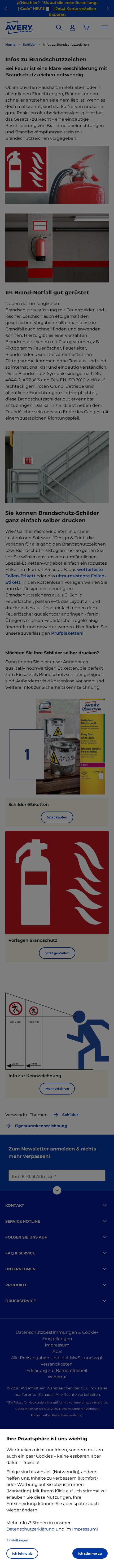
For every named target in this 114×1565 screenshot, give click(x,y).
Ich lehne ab (22, 1553)
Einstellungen (17, 1540)
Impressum (84, 1529)
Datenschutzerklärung (30, 1529)
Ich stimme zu (90, 1553)
